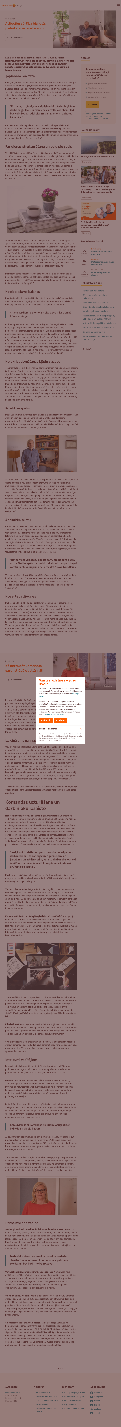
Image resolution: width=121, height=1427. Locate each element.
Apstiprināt (46, 720)
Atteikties (60, 720)
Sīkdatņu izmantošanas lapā (54, 714)
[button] (60, 728)
